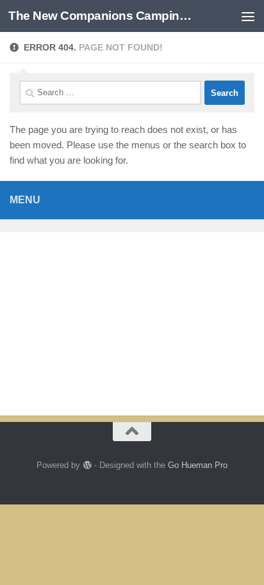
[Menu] (248, 16)
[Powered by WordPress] (87, 465)
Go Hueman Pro (197, 465)
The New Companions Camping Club (103, 15)
